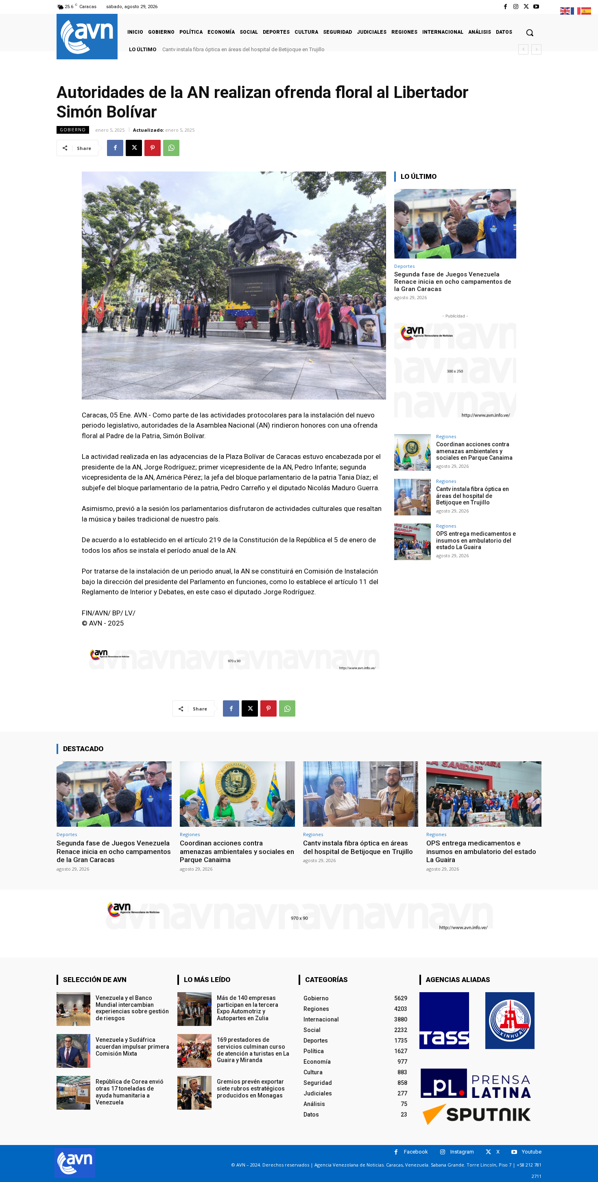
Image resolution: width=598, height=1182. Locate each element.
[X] (526, 7)
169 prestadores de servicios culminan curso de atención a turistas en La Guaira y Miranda (253, 1049)
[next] (536, 49)
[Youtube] (536, 7)
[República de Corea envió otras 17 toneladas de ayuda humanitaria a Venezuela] (73, 1093)
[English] (565, 10)
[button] (529, 32)
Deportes (404, 266)
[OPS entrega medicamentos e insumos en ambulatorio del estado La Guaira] (412, 542)
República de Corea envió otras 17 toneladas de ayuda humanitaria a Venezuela (130, 1091)
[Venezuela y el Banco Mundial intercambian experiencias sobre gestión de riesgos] (73, 1009)
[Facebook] (505, 7)
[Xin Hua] (510, 1020)
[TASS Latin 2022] (444, 1020)
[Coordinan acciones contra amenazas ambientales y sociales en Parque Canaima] (412, 452)
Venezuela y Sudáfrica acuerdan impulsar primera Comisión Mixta (132, 1046)
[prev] (523, 49)
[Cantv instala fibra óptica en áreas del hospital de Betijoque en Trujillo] (412, 497)
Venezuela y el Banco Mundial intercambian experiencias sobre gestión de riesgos (132, 1008)
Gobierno (73, 130)
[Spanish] (586, 10)
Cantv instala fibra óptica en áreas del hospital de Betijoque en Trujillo (472, 496)
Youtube (531, 1152)
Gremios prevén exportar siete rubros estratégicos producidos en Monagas (251, 1088)
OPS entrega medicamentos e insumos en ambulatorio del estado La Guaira (254, 49)
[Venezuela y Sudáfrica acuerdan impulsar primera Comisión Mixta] (73, 1051)
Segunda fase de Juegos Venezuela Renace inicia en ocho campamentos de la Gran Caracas (452, 282)
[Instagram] (516, 7)
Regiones (446, 436)
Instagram (462, 1152)
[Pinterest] (152, 148)
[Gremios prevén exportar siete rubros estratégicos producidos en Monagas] (194, 1093)
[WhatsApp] (171, 148)
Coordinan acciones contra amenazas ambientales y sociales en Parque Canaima (474, 451)
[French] (576, 10)
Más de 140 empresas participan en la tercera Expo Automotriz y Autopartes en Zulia (247, 1008)
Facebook (416, 1152)
